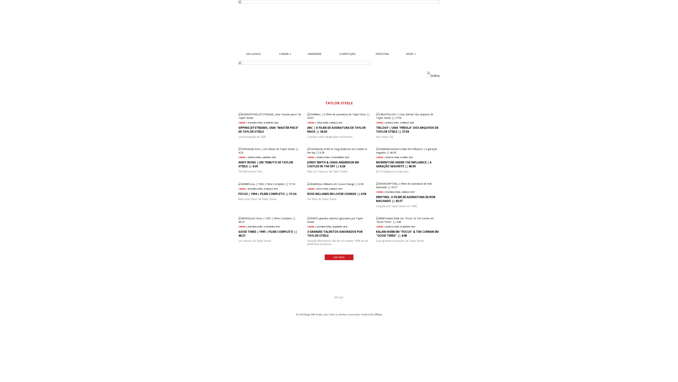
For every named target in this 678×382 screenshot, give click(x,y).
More (410, 54)
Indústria (382, 54)
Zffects (378, 314)
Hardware (315, 54)
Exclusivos (253, 54)
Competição (347, 54)
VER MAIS (339, 257)
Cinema (283, 54)
